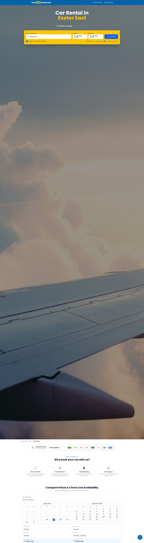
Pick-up (75, 33)
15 (67, 514)
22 (67, 517)
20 (54, 517)
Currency (75, 532)
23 (27, 520)
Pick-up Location (31, 33)
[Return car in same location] (27, 41)
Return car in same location (37, 41)
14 (60, 514)
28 (60, 520)
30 (27, 522)
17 (33, 517)
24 (34, 520)
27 (54, 520)
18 (40, 517)
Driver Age (25, 532)
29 (67, 520)
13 (53, 514)
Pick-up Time (26, 526)
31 (33, 522)
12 (47, 514)
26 (47, 520)
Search (112, 37)
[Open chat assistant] (140, 537)
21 (60, 517)
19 (47, 517)
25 (40, 520)
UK (94, 41)
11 (40, 514)
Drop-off (91, 33)
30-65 (101, 41)
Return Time (75, 526)
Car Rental (24, 441)
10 (33, 514)
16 (27, 517)
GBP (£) (116, 41)
